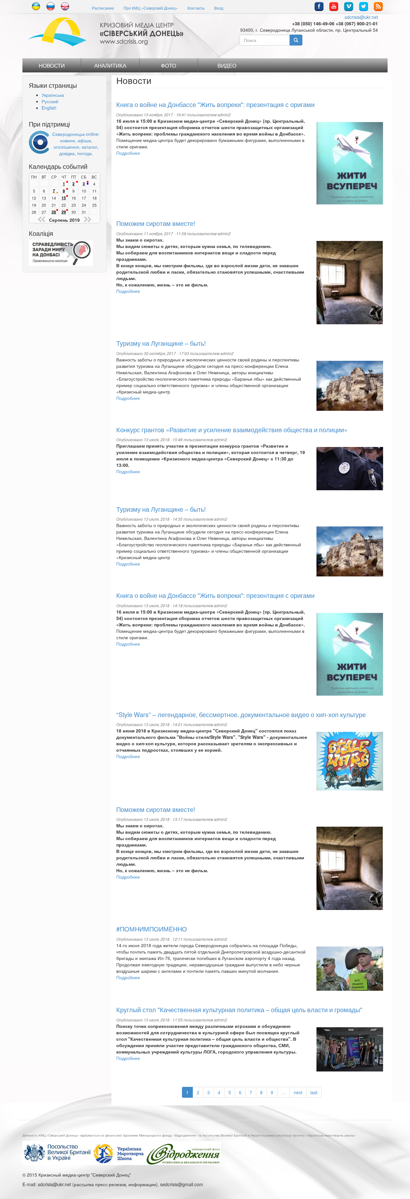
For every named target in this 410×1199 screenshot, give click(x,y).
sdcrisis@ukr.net (361, 17)
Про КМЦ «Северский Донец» (151, 8)
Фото (168, 65)
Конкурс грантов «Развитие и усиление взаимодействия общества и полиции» (232, 429)
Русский (50, 101)
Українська (53, 95)
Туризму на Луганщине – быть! (161, 343)
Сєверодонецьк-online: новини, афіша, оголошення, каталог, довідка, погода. (76, 143)
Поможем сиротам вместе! (155, 223)
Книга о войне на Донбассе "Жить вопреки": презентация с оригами (215, 104)
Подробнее (128, 153)
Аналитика (110, 65)
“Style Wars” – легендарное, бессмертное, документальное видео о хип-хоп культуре (241, 714)
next (298, 1092)
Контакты (196, 8)
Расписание (103, 8)
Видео (226, 65)
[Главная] (108, 31)
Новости (52, 65)
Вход (218, 8)
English (49, 107)
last (313, 1092)
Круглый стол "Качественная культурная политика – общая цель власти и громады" (239, 1009)
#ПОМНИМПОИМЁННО (151, 928)
